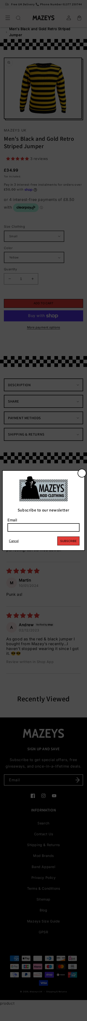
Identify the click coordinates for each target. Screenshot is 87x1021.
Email (12, 520)
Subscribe (68, 541)
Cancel (14, 541)
